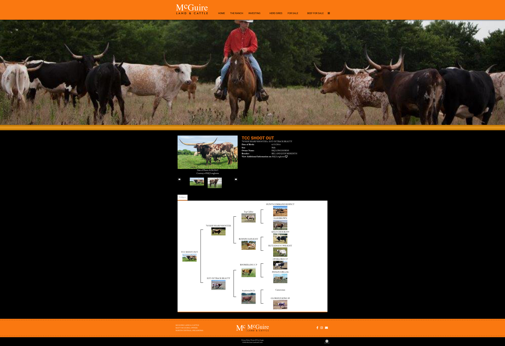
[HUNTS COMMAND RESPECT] (280, 211)
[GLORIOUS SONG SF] (280, 305)
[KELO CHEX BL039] (280, 239)
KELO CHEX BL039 (280, 232)
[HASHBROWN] (280, 225)
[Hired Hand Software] (326, 342)
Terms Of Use (255, 340)
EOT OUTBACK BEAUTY (280, 142)
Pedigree (182, 197)
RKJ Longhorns (278, 157)
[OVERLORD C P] (280, 265)
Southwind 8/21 (248, 291)
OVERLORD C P (280, 259)
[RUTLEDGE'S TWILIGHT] (280, 252)
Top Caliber (248, 212)
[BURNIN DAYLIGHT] (248, 245)
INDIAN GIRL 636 (280, 272)
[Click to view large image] (208, 152)
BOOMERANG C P (248, 265)
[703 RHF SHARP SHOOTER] (218, 231)
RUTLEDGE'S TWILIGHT (280, 246)
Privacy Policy (245, 340)
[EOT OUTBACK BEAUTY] (218, 285)
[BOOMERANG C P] (248, 272)
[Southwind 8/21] (248, 298)
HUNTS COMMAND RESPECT (280, 204)
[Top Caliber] (248, 218)
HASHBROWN (280, 218)
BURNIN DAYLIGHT (248, 239)
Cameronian (280, 290)
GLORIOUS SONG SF (280, 298)
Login (262, 340)
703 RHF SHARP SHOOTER (254, 142)
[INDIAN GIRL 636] (280, 278)
